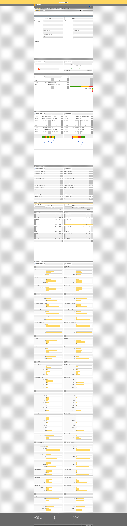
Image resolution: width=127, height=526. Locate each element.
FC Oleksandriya (53, 116)
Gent (77, 129)
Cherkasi (50, 80)
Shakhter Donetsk (38, 212)
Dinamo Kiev (46, 129)
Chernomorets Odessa (54, 131)
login (66, 8)
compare (38, 8)
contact (55, 518)
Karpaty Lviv (53, 127)
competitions (56, 8)
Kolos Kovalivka (38, 221)
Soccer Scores (75, 517)
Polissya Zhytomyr (68, 219)
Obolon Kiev (37, 231)
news (41, 8)
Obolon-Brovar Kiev (57, 80)
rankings (46, 8)
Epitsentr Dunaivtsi (68, 221)
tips (64, 8)
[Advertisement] (63, 50)
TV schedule (61, 8)
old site (69, 8)
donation (50, 8)
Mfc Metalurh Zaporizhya (84, 125)
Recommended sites (76, 516)
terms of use (55, 519)
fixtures (67, 70)
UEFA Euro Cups (36, 517)
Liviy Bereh (67, 231)
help (52, 8)
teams (35, 8)
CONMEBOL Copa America (38, 518)
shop (43, 8)
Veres (47, 125)
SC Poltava (37, 238)
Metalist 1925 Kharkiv (45, 118)
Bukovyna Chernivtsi (75, 127)
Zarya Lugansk (38, 224)
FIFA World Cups (36, 516)
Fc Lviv (82, 118)
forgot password (56, 520)
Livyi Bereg (53, 120)
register (44, 10)
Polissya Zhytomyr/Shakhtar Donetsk (86, 116)
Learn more (65, 2)
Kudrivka (37, 233)
